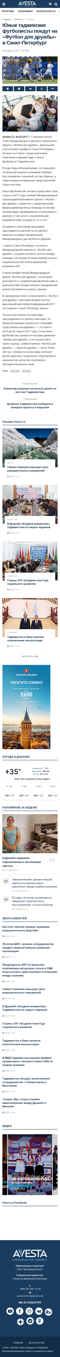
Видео (15, 1173)
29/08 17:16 (9, 957)
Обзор (10, 463)
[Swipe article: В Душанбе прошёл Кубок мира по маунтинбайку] (30, 1164)
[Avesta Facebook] (19, 1311)
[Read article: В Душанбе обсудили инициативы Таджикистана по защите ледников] (30, 504)
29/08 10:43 (9, 1112)
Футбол (27, 370)
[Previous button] (4, 1164)
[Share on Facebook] (7, 88)
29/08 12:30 (14, 532)
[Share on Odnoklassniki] (41, 88)
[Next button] (55, 1164)
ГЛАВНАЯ (18, 1342)
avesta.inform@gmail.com (30, 1295)
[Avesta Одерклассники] (39, 1321)
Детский (15, 370)
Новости (18, 19)
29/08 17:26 (9, 936)
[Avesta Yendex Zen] (20, 1322)
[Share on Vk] (30, 88)
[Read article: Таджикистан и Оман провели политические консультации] (30, 617)
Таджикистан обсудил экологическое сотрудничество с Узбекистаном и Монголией (26, 1082)
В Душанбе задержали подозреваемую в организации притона (21, 862)
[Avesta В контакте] (39, 1311)
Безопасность (46, 11)
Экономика (25, 11)
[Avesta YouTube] (10, 1311)
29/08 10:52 (9, 1091)
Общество (12, 519)
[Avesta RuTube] (48, 1312)
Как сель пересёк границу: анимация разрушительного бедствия (25, 928)
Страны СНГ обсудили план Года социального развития (27, 582)
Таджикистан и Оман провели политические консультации (25, 638)
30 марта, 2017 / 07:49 (15, 50)
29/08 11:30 (14, 646)
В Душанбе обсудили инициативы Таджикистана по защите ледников (28, 525)
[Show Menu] (3, 4)
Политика (8, 11)
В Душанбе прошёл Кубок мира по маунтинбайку (30, 1180)
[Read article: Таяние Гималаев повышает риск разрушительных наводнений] (30, 447)
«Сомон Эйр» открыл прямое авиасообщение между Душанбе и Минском (24, 1102)
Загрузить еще (30, 656)
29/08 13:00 (14, 476)
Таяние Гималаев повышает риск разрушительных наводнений (27, 468)
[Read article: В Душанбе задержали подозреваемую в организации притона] (30, 833)
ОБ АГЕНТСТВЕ (37, 1342)
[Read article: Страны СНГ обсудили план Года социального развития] (30, 560)
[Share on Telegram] (19, 88)
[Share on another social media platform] (53, 88)
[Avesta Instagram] (29, 1311)
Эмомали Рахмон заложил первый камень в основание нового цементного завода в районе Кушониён (34, 883)
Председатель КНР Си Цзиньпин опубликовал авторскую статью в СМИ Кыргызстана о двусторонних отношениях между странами (29, 970)
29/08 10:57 (9, 1070)
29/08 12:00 (14, 589)
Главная (6, 19)
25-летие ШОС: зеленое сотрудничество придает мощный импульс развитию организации (28, 947)
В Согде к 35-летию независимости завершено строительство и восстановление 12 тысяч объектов (32, 901)
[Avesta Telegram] (30, 1321)
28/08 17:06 (9, 981)
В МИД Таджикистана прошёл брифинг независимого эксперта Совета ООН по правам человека (27, 1061)
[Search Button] (56, 4)
